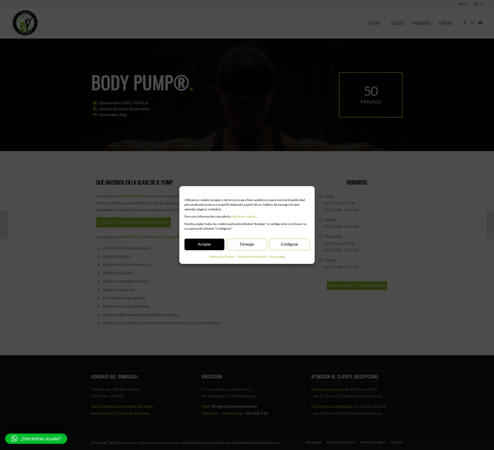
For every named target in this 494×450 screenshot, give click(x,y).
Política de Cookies (222, 256)
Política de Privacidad (252, 256)
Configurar (289, 244)
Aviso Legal (277, 256)
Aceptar (204, 244)
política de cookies (243, 216)
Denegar (247, 244)
